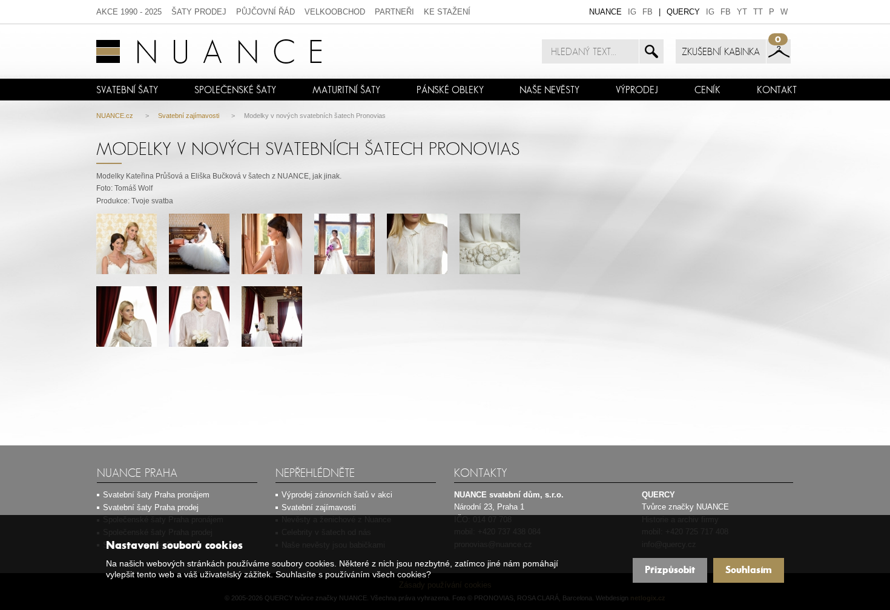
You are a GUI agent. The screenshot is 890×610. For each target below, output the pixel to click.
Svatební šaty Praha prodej (151, 507)
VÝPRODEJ (637, 89)
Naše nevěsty (549, 89)
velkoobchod (335, 11)
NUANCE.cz (114, 115)
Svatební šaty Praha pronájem (156, 494)
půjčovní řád (265, 11)
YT (742, 11)
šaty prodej (198, 11)
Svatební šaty (127, 89)
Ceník (707, 89)
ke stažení (447, 11)
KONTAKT (777, 89)
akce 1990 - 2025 (129, 11)
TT (758, 11)
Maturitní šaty (346, 89)
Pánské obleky (450, 89)
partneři (394, 11)
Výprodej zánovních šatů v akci (337, 494)
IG (632, 11)
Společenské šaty (235, 89)
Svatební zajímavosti (188, 115)
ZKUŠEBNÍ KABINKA (721, 51)
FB (647, 11)
